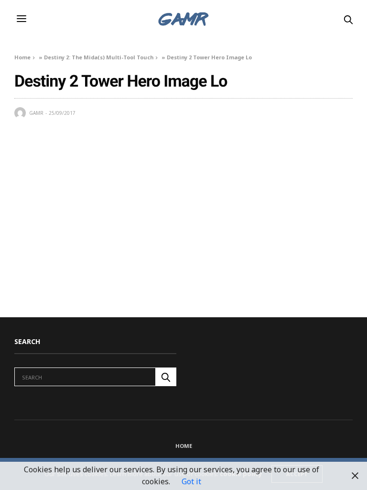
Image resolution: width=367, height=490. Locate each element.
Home (22, 57)
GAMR (36, 113)
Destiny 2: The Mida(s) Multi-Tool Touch (98, 57)
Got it (191, 481)
